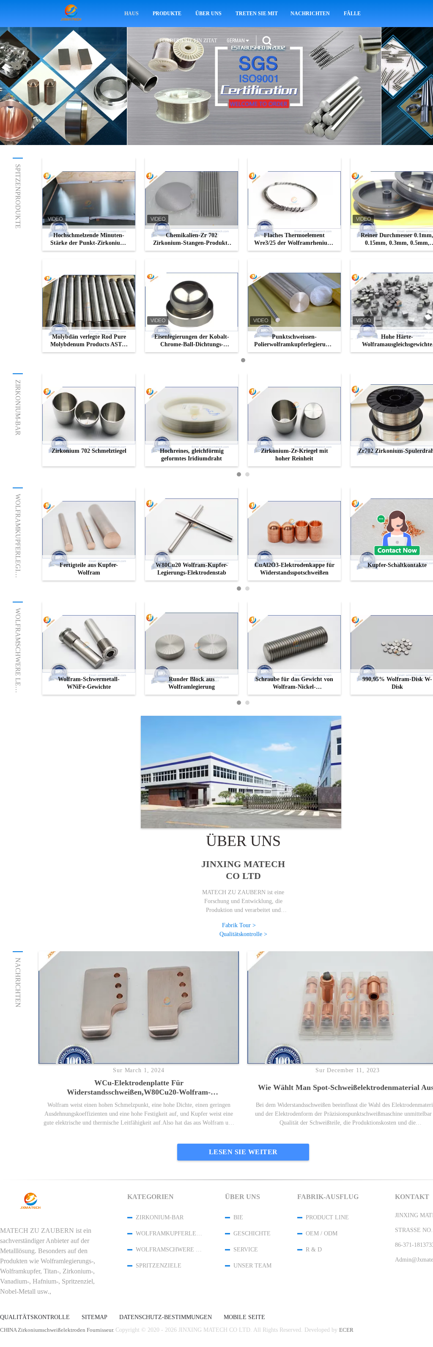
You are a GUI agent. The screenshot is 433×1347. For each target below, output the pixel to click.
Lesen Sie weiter (243, 1151)
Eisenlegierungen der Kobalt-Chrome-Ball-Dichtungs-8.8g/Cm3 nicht (191, 341)
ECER (346, 1330)
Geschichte (252, 1233)
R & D (314, 1249)
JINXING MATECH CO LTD (243, 870)
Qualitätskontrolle (35, 1317)
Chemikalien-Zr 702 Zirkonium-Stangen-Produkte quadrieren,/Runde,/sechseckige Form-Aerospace (191, 239)
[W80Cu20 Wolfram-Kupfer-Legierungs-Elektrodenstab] (191, 533)
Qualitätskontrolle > (243, 934)
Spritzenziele (158, 1265)
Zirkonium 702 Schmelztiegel (89, 451)
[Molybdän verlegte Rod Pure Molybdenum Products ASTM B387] (88, 305)
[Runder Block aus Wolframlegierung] (191, 648)
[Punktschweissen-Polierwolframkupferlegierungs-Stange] (294, 305)
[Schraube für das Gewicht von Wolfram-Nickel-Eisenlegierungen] (294, 648)
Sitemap (94, 1317)
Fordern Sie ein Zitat (188, 41)
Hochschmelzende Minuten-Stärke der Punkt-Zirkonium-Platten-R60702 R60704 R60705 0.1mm (88, 239)
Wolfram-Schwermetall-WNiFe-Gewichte (89, 683)
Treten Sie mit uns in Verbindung (257, 13)
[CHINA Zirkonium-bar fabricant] (72, 14)
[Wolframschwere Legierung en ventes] (254, 86)
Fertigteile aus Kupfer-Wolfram (89, 569)
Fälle (352, 13)
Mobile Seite (244, 1317)
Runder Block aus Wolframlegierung (191, 683)
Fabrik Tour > (239, 925)
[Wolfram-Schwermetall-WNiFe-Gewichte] (88, 648)
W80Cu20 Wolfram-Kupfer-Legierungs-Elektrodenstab (192, 569)
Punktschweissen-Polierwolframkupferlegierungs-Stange (294, 341)
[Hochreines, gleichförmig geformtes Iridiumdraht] (191, 419)
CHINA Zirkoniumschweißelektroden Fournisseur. (57, 1330)
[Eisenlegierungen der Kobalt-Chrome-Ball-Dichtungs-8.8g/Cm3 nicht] (191, 305)
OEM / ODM (321, 1233)
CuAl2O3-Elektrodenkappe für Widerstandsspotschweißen (294, 569)
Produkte (167, 13)
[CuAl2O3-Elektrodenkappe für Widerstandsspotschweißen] (294, 533)
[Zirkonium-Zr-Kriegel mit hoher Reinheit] (294, 419)
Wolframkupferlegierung (18, 544)
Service (245, 1249)
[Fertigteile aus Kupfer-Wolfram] (88, 533)
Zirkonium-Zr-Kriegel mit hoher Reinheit (294, 455)
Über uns (208, 13)
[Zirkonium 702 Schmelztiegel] (88, 419)
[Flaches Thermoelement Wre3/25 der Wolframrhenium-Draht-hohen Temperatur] (294, 204)
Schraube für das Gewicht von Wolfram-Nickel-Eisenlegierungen (294, 683)
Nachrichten (310, 13)
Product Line (327, 1217)
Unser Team (252, 1265)
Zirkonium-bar (18, 407)
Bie (238, 1217)
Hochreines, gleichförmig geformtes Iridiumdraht (192, 455)
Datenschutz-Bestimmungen (165, 1317)
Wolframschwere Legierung (18, 662)
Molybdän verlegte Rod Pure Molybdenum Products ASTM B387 (88, 341)
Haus (131, 13)
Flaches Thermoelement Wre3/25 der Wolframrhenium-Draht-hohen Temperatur (294, 239)
